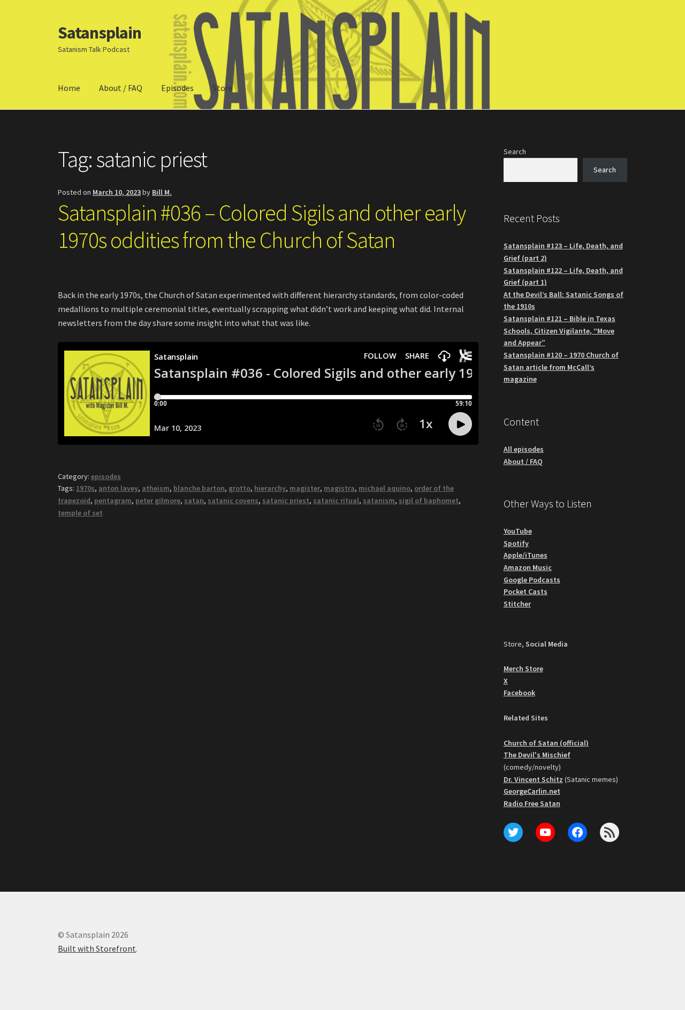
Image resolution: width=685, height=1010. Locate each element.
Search (515, 151)
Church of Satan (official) (546, 743)
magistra (339, 488)
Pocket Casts (525, 591)
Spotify (516, 543)
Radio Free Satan (532, 803)
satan (194, 500)
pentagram (113, 500)
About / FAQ (120, 87)
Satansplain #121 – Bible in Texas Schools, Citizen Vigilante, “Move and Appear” (559, 330)
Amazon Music (528, 567)
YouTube (518, 531)
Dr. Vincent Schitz (533, 779)
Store (222, 87)
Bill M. (162, 192)
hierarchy (270, 488)
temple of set (80, 513)
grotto (239, 488)
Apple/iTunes (525, 555)
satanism (379, 500)
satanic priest (285, 500)
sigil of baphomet (429, 500)
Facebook (519, 692)
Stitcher (517, 604)
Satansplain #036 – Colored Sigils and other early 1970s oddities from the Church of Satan (262, 226)
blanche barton (199, 488)
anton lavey (118, 488)
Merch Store (523, 668)
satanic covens (233, 500)
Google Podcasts (532, 579)
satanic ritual (336, 500)
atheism (156, 488)
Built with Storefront (97, 948)
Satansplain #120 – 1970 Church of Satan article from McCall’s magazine (561, 367)
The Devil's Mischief (537, 755)
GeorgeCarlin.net (532, 791)
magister (305, 488)
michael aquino (384, 488)
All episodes (524, 449)
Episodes (177, 87)
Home (69, 87)
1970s (85, 488)
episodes (106, 476)
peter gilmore (157, 500)
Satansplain (99, 32)
